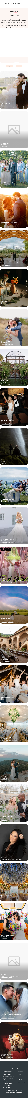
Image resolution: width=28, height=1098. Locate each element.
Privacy (20, 1079)
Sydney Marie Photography (8, 499)
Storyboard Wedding (8, 1078)
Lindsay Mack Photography (8, 539)
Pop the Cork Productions (7, 420)
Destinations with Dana (7, 816)
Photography (9, 66)
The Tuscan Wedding (6, 380)
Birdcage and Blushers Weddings (10, 262)
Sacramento (5, 778)
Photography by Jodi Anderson (9, 222)
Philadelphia (5, 223)
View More (19, 66)
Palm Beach (5, 659)
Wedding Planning (5, 265)
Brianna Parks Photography (8, 776)
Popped (5, 1081)
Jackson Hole (6, 1055)
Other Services (4, 582)
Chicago (4, 501)
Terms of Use (21, 1082)
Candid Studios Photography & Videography (12, 1014)
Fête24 (3, 973)
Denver (4, 1015)
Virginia (4, 540)
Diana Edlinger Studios (7, 1054)
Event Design (18, 580)
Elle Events (4, 301)
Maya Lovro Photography (7, 935)
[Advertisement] (14, 43)
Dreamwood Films (5, 103)
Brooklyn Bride (6, 1085)
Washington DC (6, 303)
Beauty (13, 580)
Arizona (4, 421)
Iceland (4, 461)
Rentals (10, 978)
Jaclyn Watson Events (6, 895)
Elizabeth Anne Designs (8, 1076)
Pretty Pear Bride (7, 1074)
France (4, 974)
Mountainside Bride (7, 1083)
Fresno (4, 857)
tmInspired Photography (7, 697)
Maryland (5, 184)
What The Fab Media (6, 856)
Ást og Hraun (4, 460)
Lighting (17, 976)
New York (5, 936)
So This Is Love (6, 1080)
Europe (4, 104)
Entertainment (4, 976)
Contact (20, 1077)
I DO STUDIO (4, 577)
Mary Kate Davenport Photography (10, 182)
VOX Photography (5, 341)
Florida (4, 817)
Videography (10, 344)
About (19, 1074)
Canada (4, 578)
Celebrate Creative (17, 1092)
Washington (5, 699)
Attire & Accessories (6, 580)
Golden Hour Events (6, 737)
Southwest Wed (6, 1087)
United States (6, 263)
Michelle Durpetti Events (7, 658)
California (5, 342)
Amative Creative (5, 618)
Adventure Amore (5, 143)
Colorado (5, 144)
